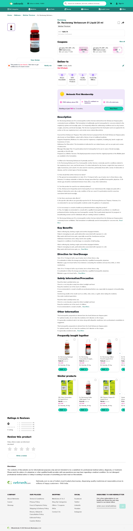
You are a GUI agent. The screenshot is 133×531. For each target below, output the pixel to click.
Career (9, 502)
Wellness (86, 9)
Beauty (69, 9)
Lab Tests (51, 9)
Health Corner (105, 9)
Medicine (33, 9)
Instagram (78, 512)
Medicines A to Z (58, 499)
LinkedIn (77, 505)
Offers (124, 9)
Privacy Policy (35, 502)
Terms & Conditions (37, 499)
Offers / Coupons (58, 505)
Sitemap (10, 505)
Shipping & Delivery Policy (39, 508)
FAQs (54, 508)
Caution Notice (35, 521)
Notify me (48, 65)
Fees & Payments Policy (38, 505)
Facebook (78, 499)
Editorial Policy (35, 517)
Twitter (76, 502)
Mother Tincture (64, 26)
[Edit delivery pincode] (123, 65)
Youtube (77, 508)
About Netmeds (13, 499)
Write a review (21, 456)
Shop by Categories (59, 502)
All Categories (14, 9)
